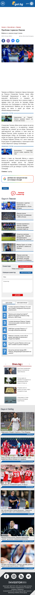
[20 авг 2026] (17, 447)
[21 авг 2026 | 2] (17, 554)
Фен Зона (30, 514)
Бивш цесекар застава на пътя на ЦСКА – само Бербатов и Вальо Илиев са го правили (16, 458)
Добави (17, 295)
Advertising (11, 592)
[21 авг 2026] (17, 421)
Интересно (30, 434)
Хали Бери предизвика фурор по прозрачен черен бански (23, 370)
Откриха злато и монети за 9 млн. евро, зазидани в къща (23, 389)
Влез (22, 272)
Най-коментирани (22, 302)
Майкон (5, 188)
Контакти (7, 587)
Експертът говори (28, 541)
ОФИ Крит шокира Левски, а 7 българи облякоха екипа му (17, 329)
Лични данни (23, 592)
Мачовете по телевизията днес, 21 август (14, 484)
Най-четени (9, 302)
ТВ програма (29, 487)
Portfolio (17, 592)
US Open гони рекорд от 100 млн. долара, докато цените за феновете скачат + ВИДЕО (17, 565)
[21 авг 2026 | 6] (17, 474)
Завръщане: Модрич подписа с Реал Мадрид (15, 432)
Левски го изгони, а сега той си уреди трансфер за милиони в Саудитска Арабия (18, 337)
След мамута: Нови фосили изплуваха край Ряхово (22, 399)
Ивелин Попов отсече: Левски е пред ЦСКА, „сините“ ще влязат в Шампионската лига (15, 538)
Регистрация (27, 272)
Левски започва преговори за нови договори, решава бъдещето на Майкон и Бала (24, 258)
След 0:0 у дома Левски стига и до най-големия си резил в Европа (19, 343)
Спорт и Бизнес (28, 568)
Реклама (12, 587)
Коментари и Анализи (27, 461)
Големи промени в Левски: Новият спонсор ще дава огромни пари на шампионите (19, 323)
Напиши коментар (20, 193)
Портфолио (20, 589)
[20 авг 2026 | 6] (17, 526)
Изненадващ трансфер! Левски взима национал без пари (23, 152)
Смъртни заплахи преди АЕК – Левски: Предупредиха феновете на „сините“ (19, 351)
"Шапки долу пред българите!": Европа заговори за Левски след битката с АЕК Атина (18, 315)
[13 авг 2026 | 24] (17, 499)
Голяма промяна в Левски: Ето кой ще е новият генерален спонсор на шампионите (19, 308)
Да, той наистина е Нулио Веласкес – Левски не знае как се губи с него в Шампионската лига (16, 511)
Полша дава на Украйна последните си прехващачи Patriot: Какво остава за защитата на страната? (17, 381)
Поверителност (20, 587)
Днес (29, 3)
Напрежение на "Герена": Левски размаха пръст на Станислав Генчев (23, 119)
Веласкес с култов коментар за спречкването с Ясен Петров (24, 205)
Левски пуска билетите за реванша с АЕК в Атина (24, 215)
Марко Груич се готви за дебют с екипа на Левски (24, 246)
